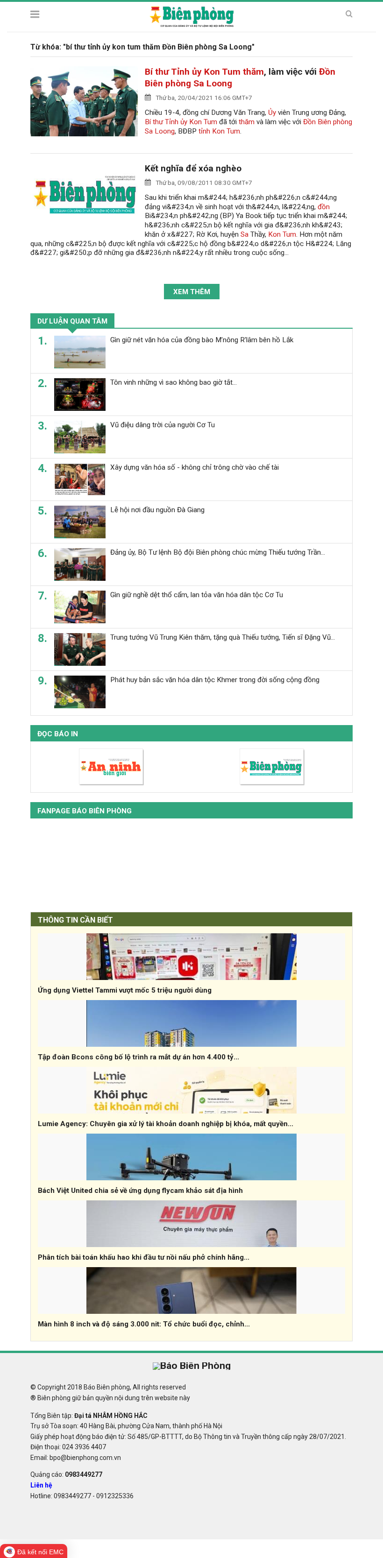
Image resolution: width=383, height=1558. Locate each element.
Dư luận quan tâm (72, 321)
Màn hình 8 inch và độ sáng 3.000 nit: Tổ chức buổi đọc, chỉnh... (144, 1324)
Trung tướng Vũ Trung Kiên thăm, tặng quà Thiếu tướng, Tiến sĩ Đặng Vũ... (222, 637)
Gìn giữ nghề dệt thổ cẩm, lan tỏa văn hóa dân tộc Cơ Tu (196, 595)
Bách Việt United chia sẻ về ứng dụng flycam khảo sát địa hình (140, 1190)
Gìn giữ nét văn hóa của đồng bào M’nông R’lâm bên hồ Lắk (201, 340)
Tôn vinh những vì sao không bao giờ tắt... (173, 382)
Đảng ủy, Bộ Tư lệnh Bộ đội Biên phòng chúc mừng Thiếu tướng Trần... (217, 552)
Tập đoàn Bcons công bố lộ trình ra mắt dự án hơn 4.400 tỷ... (138, 1057)
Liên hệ (41, 1485)
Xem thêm (191, 292)
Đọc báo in (57, 734)
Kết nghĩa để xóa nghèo (193, 168)
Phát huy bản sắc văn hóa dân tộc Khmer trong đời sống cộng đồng (214, 680)
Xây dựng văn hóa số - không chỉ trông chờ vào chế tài (194, 467)
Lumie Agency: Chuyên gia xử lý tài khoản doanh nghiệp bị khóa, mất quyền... (165, 1124)
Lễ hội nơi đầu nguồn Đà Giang (157, 510)
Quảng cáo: (66, 1474)
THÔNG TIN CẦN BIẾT (75, 920)
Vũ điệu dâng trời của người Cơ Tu (162, 425)
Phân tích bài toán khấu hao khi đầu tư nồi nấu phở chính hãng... (143, 1257)
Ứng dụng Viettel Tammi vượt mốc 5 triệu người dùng (125, 990)
